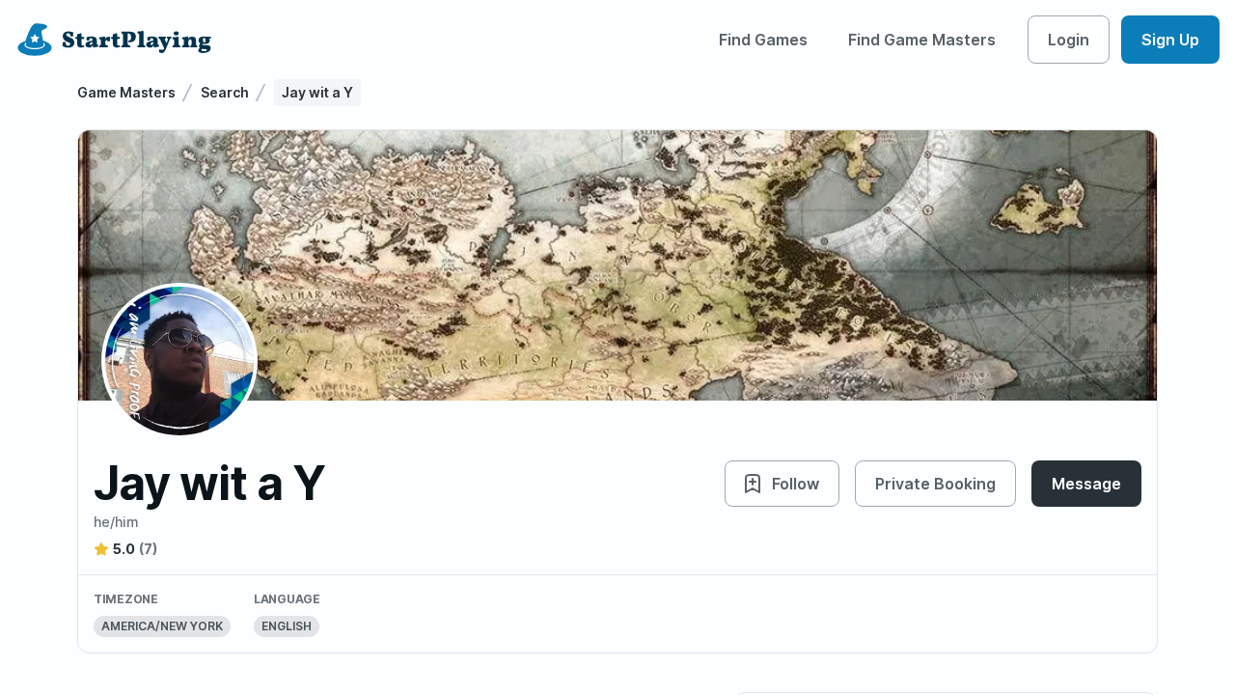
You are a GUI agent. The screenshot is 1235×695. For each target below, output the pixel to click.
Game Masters (126, 92)
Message (1086, 483)
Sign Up (1170, 39)
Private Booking (935, 483)
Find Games (763, 39)
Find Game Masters (922, 39)
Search (225, 92)
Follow (795, 483)
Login (1068, 39)
